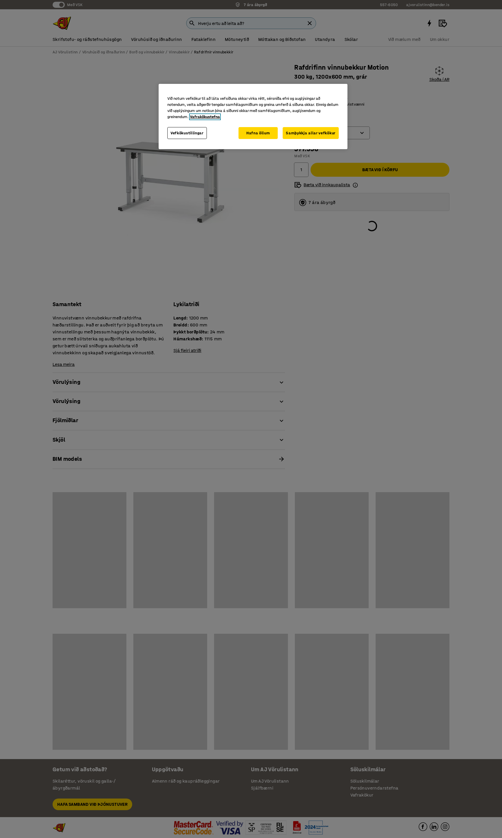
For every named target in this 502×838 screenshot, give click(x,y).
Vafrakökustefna (205, 116)
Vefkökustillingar (187, 133)
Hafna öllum (258, 133)
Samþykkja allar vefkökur (311, 133)
